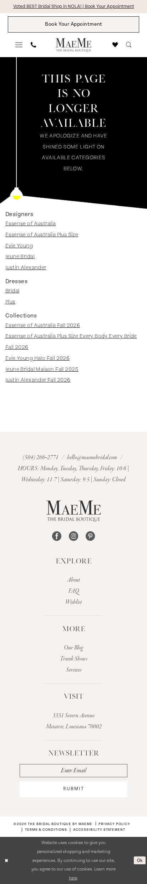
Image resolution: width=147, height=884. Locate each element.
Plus (10, 302)
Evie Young (19, 246)
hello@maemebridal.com (92, 457)
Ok (140, 860)
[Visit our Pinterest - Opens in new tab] (90, 536)
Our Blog (73, 648)
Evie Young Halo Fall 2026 (37, 358)
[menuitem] (19, 44)
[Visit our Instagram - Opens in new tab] (73, 536)
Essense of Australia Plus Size (41, 235)
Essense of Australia (30, 224)
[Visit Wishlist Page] (115, 44)
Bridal (12, 291)
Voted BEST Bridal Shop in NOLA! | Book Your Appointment (73, 6)
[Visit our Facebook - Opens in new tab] (56, 536)
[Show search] (129, 44)
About (73, 580)
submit (73, 789)
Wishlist (73, 602)
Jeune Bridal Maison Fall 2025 (41, 369)
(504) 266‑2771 (41, 457)
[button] (19, 44)
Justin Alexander (25, 268)
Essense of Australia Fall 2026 (42, 325)
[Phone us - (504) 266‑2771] (33, 44)
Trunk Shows (73, 659)
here (73, 877)
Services (73, 670)
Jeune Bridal (20, 256)
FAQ (74, 591)
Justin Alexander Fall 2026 (38, 380)
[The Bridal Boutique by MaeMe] (73, 511)
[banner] (73, 45)
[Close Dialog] (6, 860)
